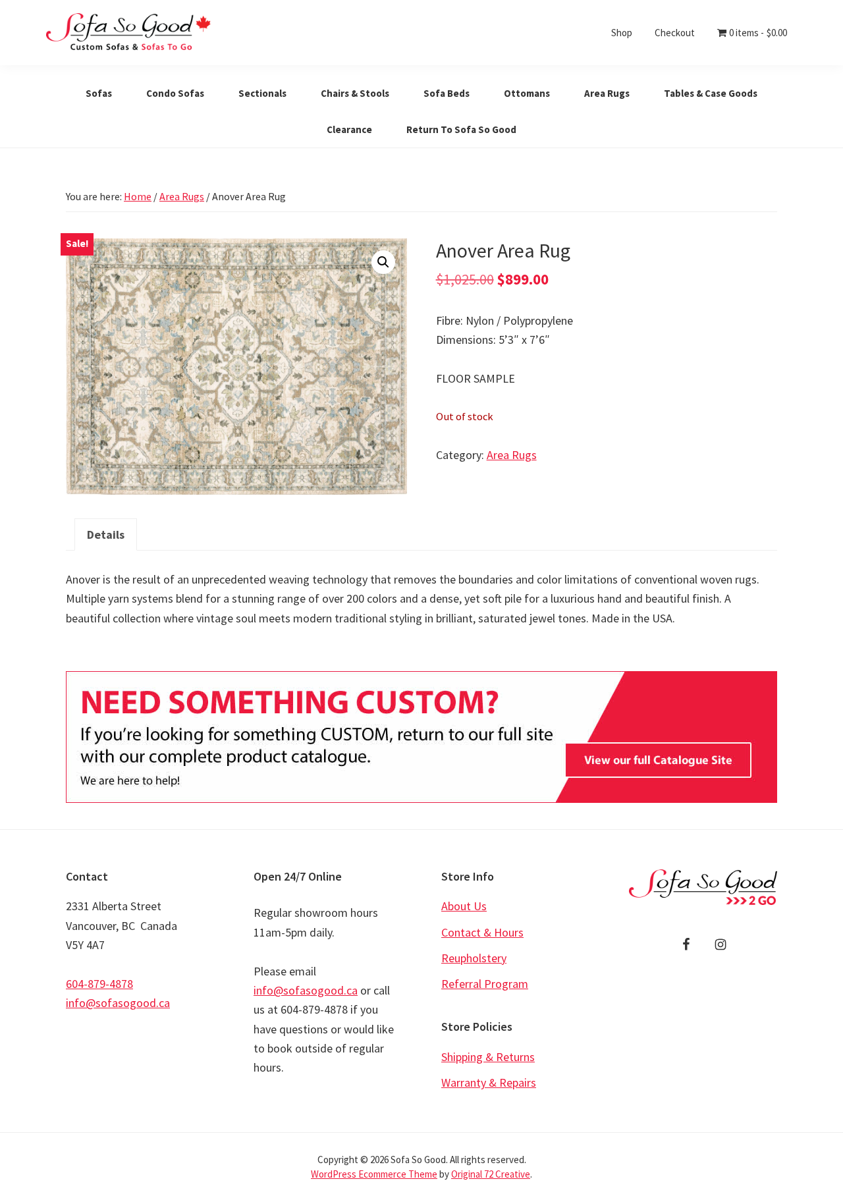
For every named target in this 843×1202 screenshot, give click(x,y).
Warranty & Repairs (488, 1082)
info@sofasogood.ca (118, 1002)
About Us (464, 906)
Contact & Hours (482, 932)
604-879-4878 (99, 983)
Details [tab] (105, 534)
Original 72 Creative (490, 1174)
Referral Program (484, 983)
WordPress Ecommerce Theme (374, 1174)
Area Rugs (181, 196)
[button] (383, 262)
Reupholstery (473, 958)
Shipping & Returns (488, 1056)
